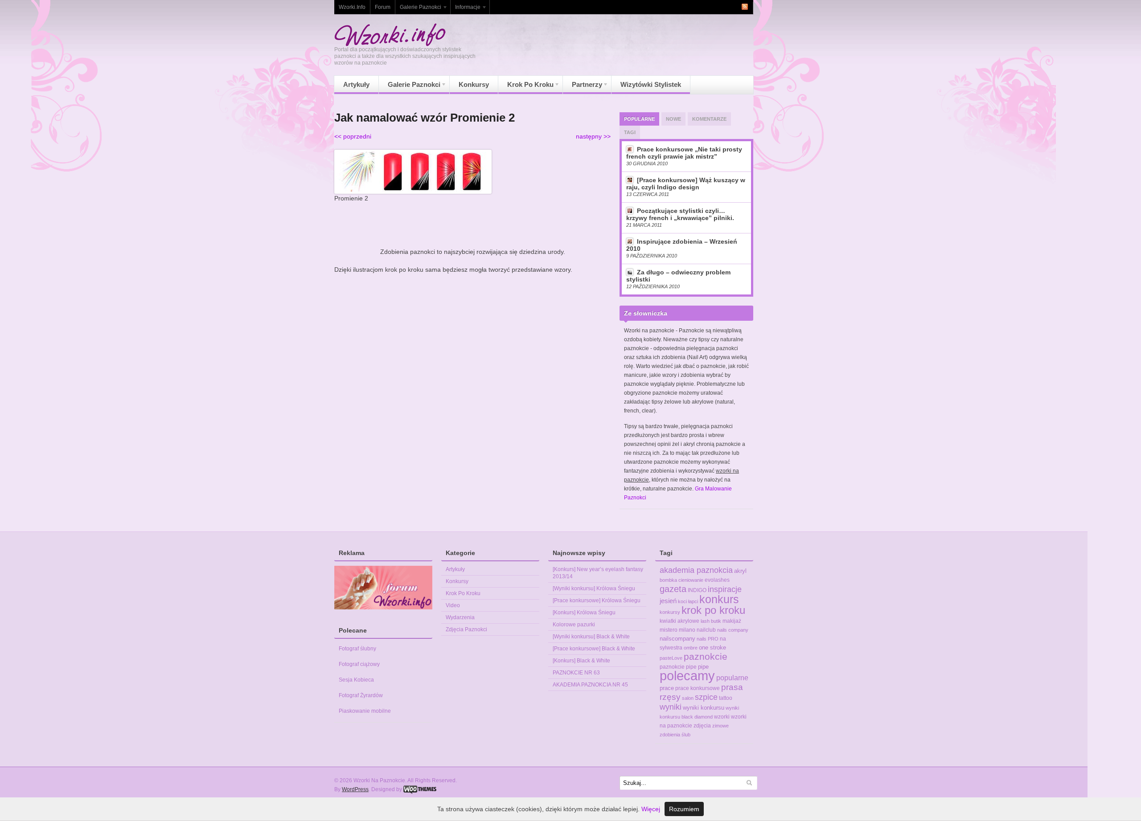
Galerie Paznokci (418, 9)
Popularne (639, 119)
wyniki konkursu (703, 707)
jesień (668, 601)
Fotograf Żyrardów (361, 695)
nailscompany (677, 638)
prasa (732, 687)
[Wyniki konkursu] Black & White (591, 636)
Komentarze (709, 119)
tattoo (725, 698)
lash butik (711, 621)
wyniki (670, 707)
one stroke (712, 647)
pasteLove (671, 658)
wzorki (722, 717)
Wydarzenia (460, 617)
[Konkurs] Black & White (581, 661)
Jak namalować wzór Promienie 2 (424, 117)
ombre (691, 647)
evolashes (717, 580)
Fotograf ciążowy (359, 664)
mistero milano (677, 630)
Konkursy (474, 84)
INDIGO (697, 590)
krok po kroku (713, 610)
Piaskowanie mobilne (365, 711)
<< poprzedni (352, 136)
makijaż (731, 621)
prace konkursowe (697, 688)
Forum (382, 7)
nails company (732, 630)
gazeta (673, 589)
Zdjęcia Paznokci (466, 629)
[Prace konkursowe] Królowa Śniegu (596, 600)
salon (688, 698)
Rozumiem (684, 809)
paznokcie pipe (678, 667)
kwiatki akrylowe (679, 621)
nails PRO (707, 638)
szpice (706, 697)
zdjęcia (702, 726)
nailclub (706, 630)
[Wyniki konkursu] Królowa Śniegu (594, 588)
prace (667, 688)
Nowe (673, 119)
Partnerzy (582, 87)
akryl (740, 571)
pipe (703, 666)
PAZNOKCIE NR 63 (576, 673)
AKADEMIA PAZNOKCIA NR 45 (590, 685)
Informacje (465, 9)
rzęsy (670, 697)
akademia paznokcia (696, 570)
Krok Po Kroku (526, 87)
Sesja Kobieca (356, 680)
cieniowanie (690, 580)
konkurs (719, 599)
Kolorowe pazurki (574, 624)
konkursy (670, 612)
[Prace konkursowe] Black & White (594, 648)
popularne (732, 678)
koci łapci (688, 601)
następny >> (593, 136)
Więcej (650, 809)
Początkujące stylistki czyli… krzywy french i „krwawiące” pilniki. (680, 214)
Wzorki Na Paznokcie (390, 34)
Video (453, 605)
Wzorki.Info (352, 7)
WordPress (355, 789)
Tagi (630, 132)
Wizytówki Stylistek (650, 84)
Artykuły (356, 84)
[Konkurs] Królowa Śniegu (584, 612)
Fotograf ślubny (357, 648)
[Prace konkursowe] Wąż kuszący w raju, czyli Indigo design (685, 183)
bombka (668, 580)
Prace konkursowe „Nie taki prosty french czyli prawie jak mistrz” (684, 153)
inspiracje (725, 589)
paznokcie (705, 656)
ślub (685, 734)
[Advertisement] (472, 225)
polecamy (687, 675)
